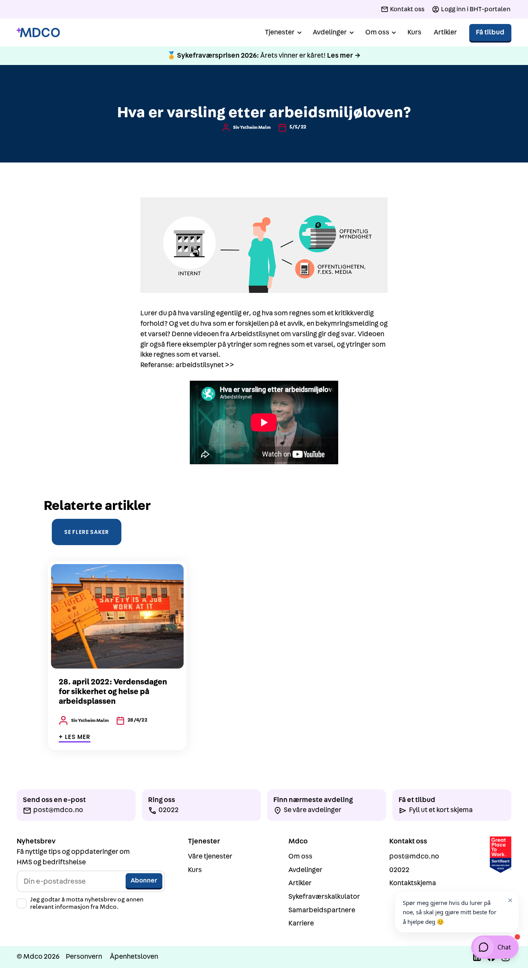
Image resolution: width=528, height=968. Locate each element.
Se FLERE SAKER (86, 532)
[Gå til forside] (38, 32)
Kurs (414, 32)
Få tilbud (490, 32)
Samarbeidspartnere (321, 910)
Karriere (301, 923)
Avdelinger (305, 870)
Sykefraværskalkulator (324, 896)
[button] (283, 32)
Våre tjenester (210, 856)
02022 (399, 870)
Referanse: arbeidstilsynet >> (187, 365)
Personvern (84, 956)
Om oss (300, 856)
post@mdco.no (414, 856)
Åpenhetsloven (134, 956)
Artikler (445, 32)
